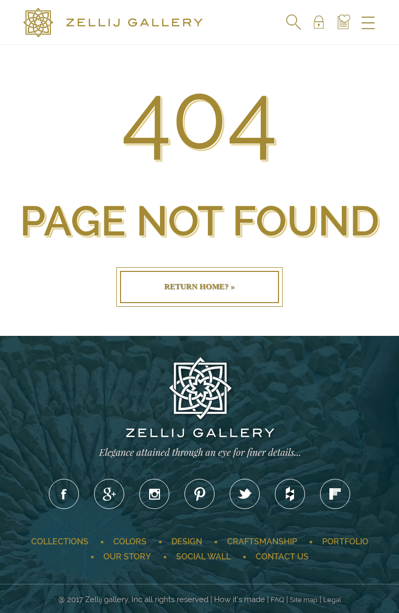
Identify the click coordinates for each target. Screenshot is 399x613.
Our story (127, 557)
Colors (130, 541)
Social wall (203, 557)
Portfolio (345, 541)
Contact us (282, 557)
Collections (59, 541)
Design (186, 541)
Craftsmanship (262, 541)
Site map (303, 600)
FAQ (277, 600)
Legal (332, 600)
